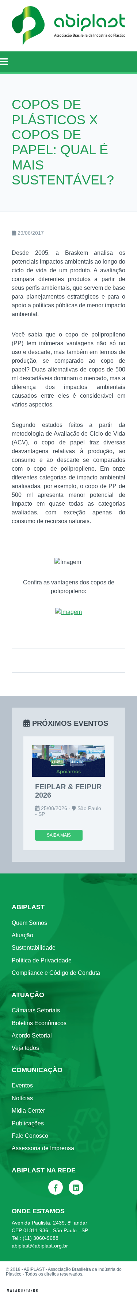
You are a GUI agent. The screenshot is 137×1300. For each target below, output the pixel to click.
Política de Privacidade (42, 960)
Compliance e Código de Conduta (56, 973)
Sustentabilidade (34, 948)
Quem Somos (29, 923)
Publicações (28, 1123)
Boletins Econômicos (39, 1023)
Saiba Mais (59, 835)
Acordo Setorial (32, 1035)
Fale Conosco (30, 1136)
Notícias (22, 1098)
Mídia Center (28, 1111)
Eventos (22, 1085)
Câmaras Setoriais (36, 1010)
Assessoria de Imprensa (43, 1148)
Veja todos (25, 1048)
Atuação (22, 935)
